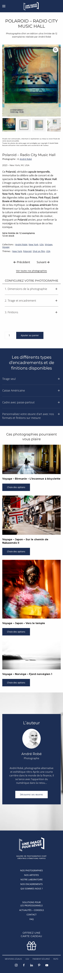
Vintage (48, 244)
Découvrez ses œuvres (31, 794)
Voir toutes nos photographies (31, 270)
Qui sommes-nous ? (31, 888)
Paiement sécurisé (41, 959)
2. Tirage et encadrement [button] (20, 300)
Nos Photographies (31, 870)
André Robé (26, 159)
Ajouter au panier (30, 335)
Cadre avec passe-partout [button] (18, 402)
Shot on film (39, 251)
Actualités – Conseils (31, 910)
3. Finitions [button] (11, 312)
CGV (27, 959)
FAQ (32, 919)
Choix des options (16, 487)
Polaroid (27, 251)
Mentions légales (13, 959)
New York (33, 244)
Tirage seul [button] (9, 379)
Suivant (41, 262)
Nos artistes (31, 875)
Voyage (5, 247)
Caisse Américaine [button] (13, 390)
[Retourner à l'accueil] (31, 6)
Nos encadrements (31, 884)
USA (41, 244)
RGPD (55, 959)
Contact (32, 914)
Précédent (23, 262)
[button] (3, 6)
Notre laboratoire (31, 879)
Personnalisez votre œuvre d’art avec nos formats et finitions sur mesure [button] (28, 416)
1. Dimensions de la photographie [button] (26, 289)
